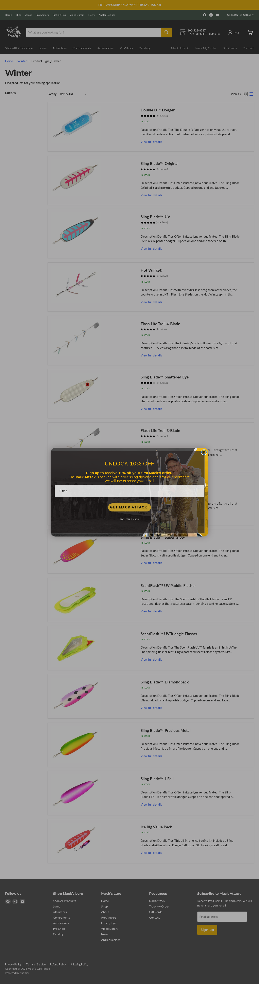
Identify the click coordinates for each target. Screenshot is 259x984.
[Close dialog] (204, 452)
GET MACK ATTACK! (129, 507)
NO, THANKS (129, 519)
